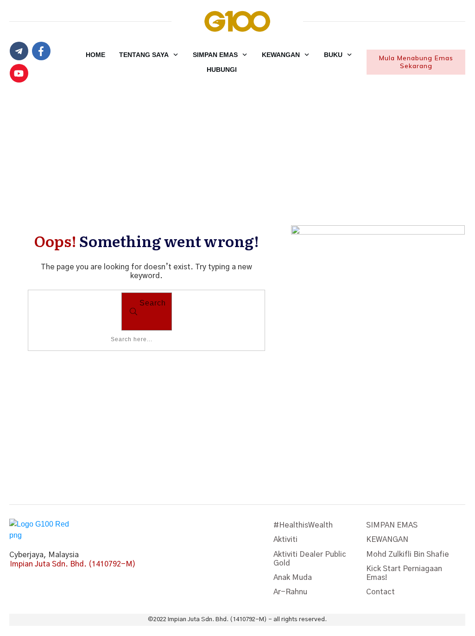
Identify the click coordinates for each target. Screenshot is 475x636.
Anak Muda (292, 577)
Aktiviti (285, 539)
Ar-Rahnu (290, 592)
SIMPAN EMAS (392, 525)
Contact (380, 592)
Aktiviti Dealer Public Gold (309, 559)
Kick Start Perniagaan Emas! (404, 573)
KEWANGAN (387, 539)
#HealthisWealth (303, 525)
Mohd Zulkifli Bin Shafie (407, 554)
